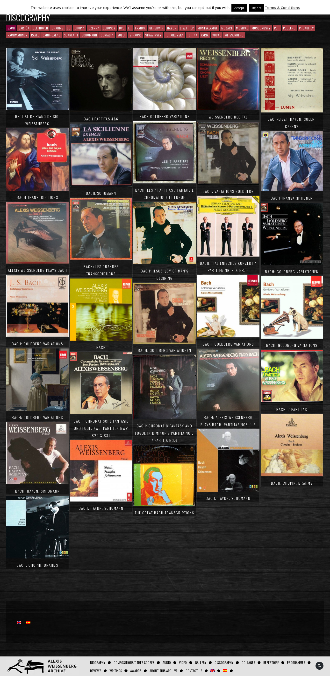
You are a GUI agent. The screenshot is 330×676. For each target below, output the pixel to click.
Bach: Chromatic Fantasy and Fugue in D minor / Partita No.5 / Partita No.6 (164, 433)
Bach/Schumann (101, 193)
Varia (205, 35)
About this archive (163, 670)
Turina (192, 35)
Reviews (95, 670)
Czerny (93, 28)
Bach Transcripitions (37, 197)
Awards (135, 670)
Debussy (109, 28)
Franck (140, 28)
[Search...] (320, 666)
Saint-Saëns (51, 35)
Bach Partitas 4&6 (101, 118)
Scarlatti (71, 35)
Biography (97, 662)
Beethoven (40, 28)
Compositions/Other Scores (134, 662)
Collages (248, 662)
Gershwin (156, 28)
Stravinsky (153, 35)
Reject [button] (256, 8)
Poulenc (289, 28)
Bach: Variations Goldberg (228, 191)
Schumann (89, 35)
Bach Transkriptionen (292, 198)
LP (192, 28)
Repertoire (271, 662)
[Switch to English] (19, 622)
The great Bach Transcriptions (164, 512)
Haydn (171, 28)
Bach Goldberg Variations (165, 116)
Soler (121, 35)
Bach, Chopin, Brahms (37, 565)
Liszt (183, 28)
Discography (224, 662)
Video (183, 662)
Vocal (216, 35)
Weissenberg (234, 35)
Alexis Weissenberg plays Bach (37, 270)
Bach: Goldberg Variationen (164, 350)
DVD (122, 28)
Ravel (35, 35)
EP (129, 28)
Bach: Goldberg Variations (37, 343)
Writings (115, 670)
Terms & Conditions (282, 7)
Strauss (135, 35)
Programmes (296, 662)
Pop (277, 28)
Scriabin (107, 35)
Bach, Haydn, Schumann (37, 491)
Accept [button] (239, 8)
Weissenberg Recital (228, 116)
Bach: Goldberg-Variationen (292, 271)
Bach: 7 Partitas (291, 409)
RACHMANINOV (17, 35)
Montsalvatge (208, 28)
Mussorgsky (261, 28)
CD (69, 28)
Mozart (226, 28)
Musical (242, 28)
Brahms (57, 28)
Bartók (24, 28)
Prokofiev (306, 28)
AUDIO (167, 662)
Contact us (194, 670)
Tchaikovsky (174, 35)
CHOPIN (79, 28)
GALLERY (200, 662)
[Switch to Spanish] (225, 671)
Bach (101, 347)
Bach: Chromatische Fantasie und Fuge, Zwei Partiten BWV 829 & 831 (101, 428)
